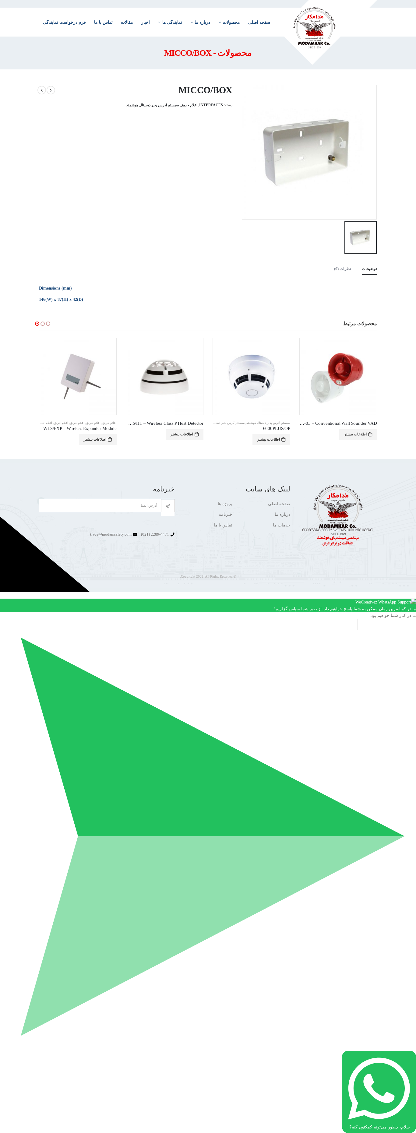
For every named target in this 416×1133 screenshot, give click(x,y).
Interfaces (211, 105)
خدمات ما (281, 525)
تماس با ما (103, 22)
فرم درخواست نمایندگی (64, 22)
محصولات (231, 22)
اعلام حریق (189, 105)
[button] (37, 323)
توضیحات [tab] (369, 268)
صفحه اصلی (259, 22)
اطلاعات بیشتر (355, 439)
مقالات (127, 22)
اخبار (145, 22)
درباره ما (202, 22)
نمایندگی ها (172, 22)
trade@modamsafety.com (111, 534)
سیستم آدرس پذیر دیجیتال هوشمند (152, 105)
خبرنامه (225, 514)
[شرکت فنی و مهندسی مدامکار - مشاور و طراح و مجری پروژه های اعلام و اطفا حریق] (327, 32)
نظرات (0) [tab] (342, 268)
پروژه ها (225, 503)
